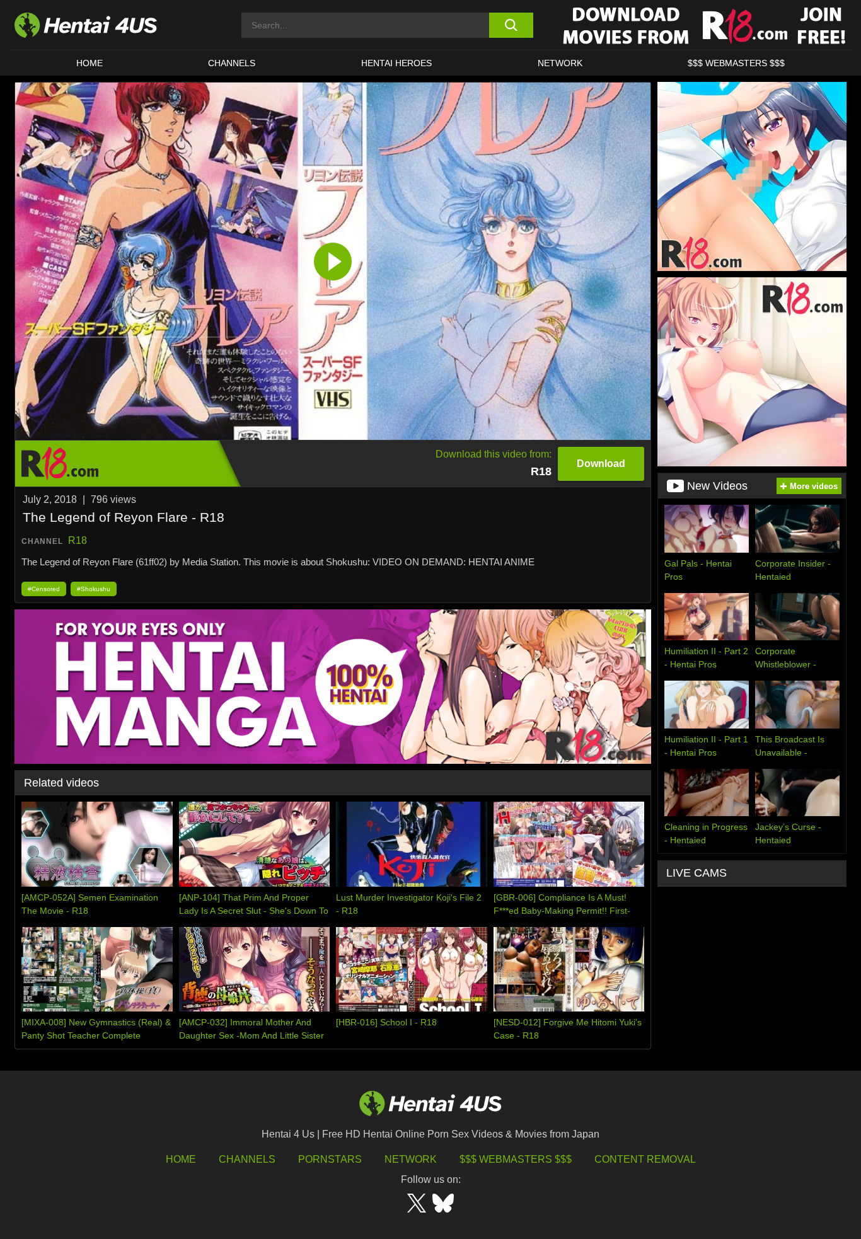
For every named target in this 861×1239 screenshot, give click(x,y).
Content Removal (645, 1159)
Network (560, 63)
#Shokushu (93, 588)
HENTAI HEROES (396, 63)
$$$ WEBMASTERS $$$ (736, 63)
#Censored (44, 588)
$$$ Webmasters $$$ (515, 1159)
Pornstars (330, 1159)
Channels (247, 1159)
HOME (89, 63)
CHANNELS (231, 63)
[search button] (511, 25)
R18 (77, 540)
